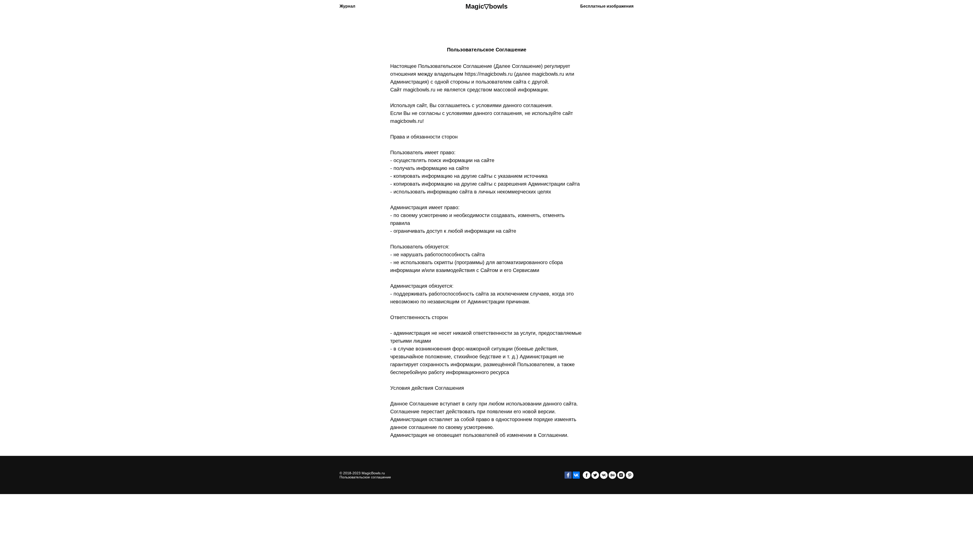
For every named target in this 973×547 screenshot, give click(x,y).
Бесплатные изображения (606, 6)
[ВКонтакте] (576, 475)
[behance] (612, 475)
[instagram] (621, 475)
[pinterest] (629, 475)
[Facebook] (568, 475)
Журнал (347, 6)
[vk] (604, 475)
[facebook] (586, 475)
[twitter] (595, 475)
